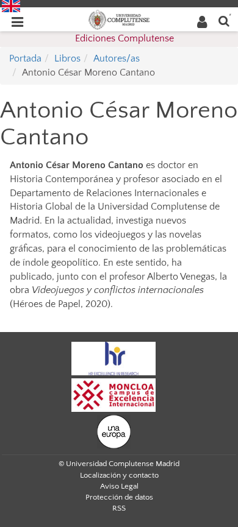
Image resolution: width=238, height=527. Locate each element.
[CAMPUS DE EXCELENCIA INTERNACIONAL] (113, 394)
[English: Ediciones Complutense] (11, 5)
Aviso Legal (119, 486)
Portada (25, 58)
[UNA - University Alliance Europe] (114, 430)
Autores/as (116, 58)
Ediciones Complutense (124, 38)
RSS (119, 508)
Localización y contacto (119, 475)
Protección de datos (119, 497)
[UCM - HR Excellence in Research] (113, 357)
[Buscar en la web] (223, 20)
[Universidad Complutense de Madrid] (119, 18)
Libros (67, 58)
